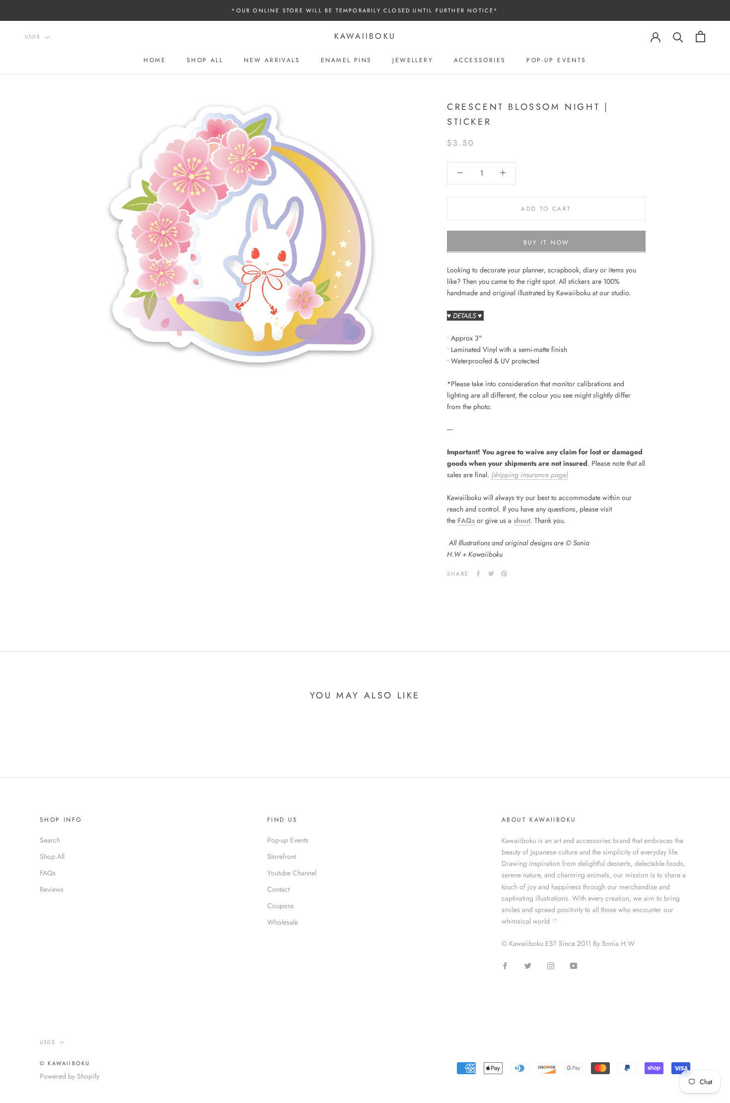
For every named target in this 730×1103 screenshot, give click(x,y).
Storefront (281, 856)
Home (155, 60)
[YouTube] (573, 965)
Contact (278, 889)
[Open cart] (700, 36)
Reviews (52, 889)
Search (50, 840)
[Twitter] (491, 574)
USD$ (33, 37)
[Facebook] (478, 574)
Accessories (480, 60)
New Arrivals (272, 60)
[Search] (678, 36)
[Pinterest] (504, 574)
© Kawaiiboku (65, 1063)
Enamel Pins (346, 60)
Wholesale (282, 922)
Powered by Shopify (69, 1076)
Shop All (205, 60)
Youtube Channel (291, 873)
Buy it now (546, 242)
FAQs (466, 520)
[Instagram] (550, 965)
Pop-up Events (556, 60)
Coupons (280, 906)
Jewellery (412, 60)
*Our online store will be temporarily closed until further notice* (364, 10)
